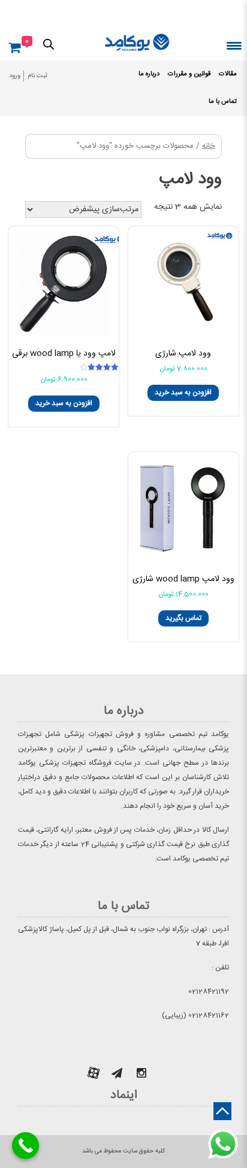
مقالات (228, 74)
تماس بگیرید (183, 618)
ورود (14, 76)
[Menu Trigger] (234, 45)
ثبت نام (37, 76)
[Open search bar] (49, 43)
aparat (93, 1072)
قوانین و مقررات (189, 74)
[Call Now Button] (25, 1145)
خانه (208, 146)
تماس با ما (223, 101)
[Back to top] (222, 1111)
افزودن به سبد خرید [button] (183, 393)
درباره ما (148, 74)
